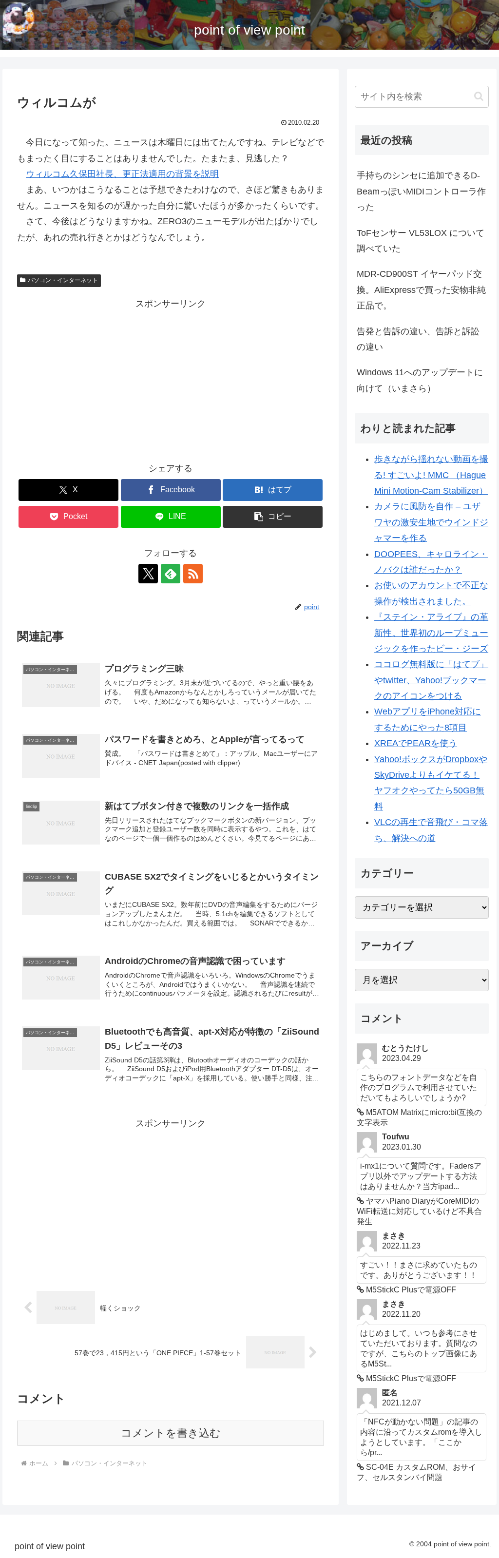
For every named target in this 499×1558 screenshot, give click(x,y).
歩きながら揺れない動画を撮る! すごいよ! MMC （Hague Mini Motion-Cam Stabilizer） (431, 475)
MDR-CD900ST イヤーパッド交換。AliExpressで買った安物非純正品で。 (421, 289)
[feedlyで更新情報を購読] (170, 573)
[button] (273, 517)
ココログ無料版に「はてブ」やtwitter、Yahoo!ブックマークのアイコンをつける (431, 680)
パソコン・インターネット (63, 280)
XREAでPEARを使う (415, 743)
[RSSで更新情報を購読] (193, 573)
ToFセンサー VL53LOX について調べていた (420, 240)
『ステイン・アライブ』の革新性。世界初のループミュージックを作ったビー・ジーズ (431, 633)
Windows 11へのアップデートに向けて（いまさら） (420, 380)
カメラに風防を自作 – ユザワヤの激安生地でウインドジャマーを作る (431, 522)
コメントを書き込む (171, 1433)
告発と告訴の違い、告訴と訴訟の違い (418, 339)
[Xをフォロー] (148, 573)
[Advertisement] (170, 380)
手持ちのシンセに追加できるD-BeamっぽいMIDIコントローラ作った (421, 191)
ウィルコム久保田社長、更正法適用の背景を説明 (122, 174)
